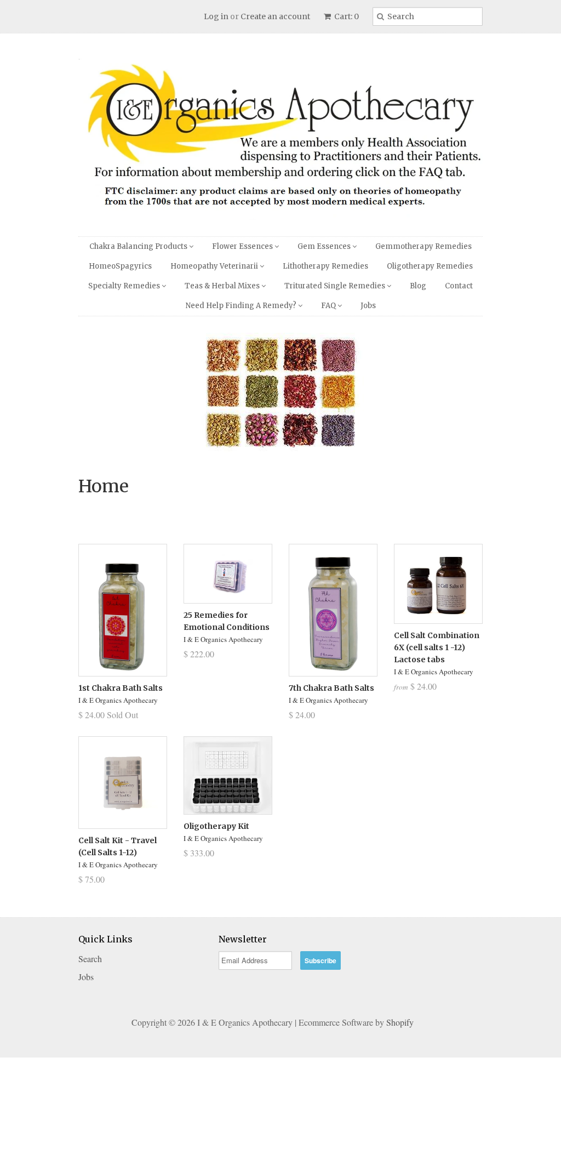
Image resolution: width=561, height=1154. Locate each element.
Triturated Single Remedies (335, 286)
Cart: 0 (346, 16)
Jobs (368, 305)
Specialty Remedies (125, 286)
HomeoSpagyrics (120, 266)
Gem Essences (324, 246)
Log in (216, 16)
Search (90, 1055)
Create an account (275, 16)
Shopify (400, 1118)
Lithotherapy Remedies (325, 266)
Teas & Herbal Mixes (223, 286)
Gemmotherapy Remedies (423, 246)
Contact (459, 286)
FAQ (329, 305)
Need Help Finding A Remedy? (242, 305)
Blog (418, 286)
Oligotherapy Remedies (430, 266)
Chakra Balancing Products (139, 246)
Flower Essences (243, 246)
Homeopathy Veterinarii (215, 266)
